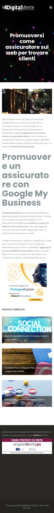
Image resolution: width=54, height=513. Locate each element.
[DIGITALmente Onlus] (18, 8)
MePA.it (37, 435)
